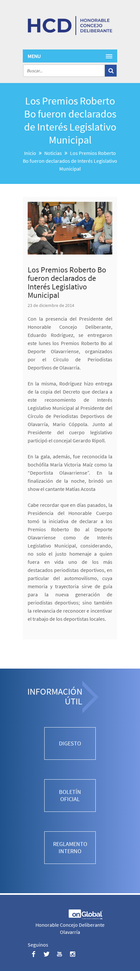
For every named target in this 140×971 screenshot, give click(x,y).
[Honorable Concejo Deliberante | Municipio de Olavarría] (70, 25)
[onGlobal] (85, 917)
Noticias (53, 153)
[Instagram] (72, 954)
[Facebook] (33, 954)
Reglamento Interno (70, 847)
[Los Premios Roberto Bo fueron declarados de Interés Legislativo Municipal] (70, 228)
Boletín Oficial (70, 795)
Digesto (70, 743)
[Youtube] (59, 954)
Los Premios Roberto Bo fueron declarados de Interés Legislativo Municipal (67, 282)
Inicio (30, 153)
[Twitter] (46, 954)
